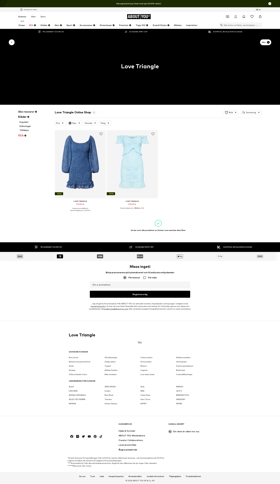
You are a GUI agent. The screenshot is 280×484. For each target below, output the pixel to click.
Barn (43, 16)
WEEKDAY (180, 399)
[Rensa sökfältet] (259, 25)
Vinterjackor (181, 362)
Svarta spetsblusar (184, 366)
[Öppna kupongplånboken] (227, 16)
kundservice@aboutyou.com (115, 309)
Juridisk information (155, 476)
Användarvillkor (135, 476)
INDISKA (72, 403)
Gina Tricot (145, 399)
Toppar (108, 366)
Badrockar (180, 370)
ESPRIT (143, 403)
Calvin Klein (145, 395)
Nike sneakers (111, 374)
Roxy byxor (73, 357)
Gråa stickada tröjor (78, 374)
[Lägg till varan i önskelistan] (101, 134)
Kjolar (71, 366)
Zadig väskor (110, 362)
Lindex (107, 391)
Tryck (92, 476)
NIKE (142, 391)
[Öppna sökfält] (221, 25)
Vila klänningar (111, 357)
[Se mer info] (80, 212)
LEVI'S (179, 391)
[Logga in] (235, 16)
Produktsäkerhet (193, 476)
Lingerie (144, 370)
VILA (142, 387)
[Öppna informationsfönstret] (269, 3)
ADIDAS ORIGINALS (77, 395)
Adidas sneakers (183, 357)
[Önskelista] (252, 16)
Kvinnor (22, 16)
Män (33, 16)
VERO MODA (110, 387)
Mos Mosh (109, 395)
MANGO (179, 387)
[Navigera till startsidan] (84, 425)
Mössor (143, 366)
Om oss (82, 476)
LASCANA (73, 391)
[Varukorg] (260, 16)
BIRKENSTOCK (182, 395)
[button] (231, 112)
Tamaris (108, 399)
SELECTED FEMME (77, 399)
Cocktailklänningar (184, 374)
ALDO (71, 387)
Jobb (101, 476)
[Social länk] (72, 436)
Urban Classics (111, 403)
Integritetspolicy (98, 306)
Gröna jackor (146, 362)
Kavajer (72, 370)
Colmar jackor (146, 357)
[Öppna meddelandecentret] (244, 16)
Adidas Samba (111, 370)
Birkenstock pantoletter (80, 362)
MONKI (179, 403)
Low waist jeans (147, 374)
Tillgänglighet (175, 476)
